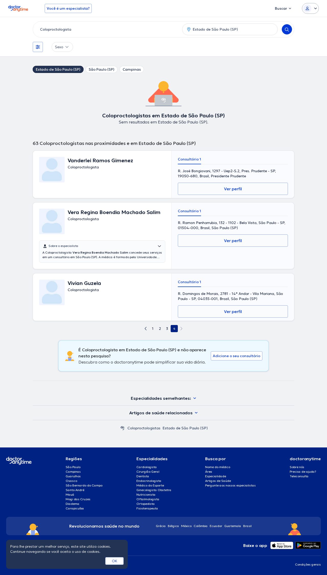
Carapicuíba (75, 508)
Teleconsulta (299, 476)
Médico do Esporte (150, 485)
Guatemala (232, 526)
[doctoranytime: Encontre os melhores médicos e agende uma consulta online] (122, 428)
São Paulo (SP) (101, 69)
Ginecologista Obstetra (153, 490)
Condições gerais (308, 564)
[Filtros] (38, 47)
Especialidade (215, 476)
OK (114, 561)
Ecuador (216, 526)
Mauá (70, 494)
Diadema (72, 504)
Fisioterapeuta (147, 508)
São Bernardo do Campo (84, 485)
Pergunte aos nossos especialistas (230, 485)
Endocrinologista (148, 481)
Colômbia (201, 526)
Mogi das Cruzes (78, 499)
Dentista (142, 476)
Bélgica (173, 526)
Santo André (75, 490)
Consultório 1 (189, 159)
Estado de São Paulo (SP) (58, 69)
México (186, 526)
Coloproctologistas (143, 428)
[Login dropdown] (310, 8)
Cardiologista (146, 467)
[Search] (287, 29)
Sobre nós (297, 467)
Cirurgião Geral (147, 471)
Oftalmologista (147, 499)
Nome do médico (217, 467)
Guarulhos (73, 476)
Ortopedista (145, 504)
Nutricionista (146, 494)
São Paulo (73, 467)
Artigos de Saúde (218, 481)
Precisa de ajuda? (303, 471)
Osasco (71, 481)
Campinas (132, 69)
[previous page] (145, 329)
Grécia (161, 526)
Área (208, 471)
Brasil (247, 526)
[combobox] (106, 29)
